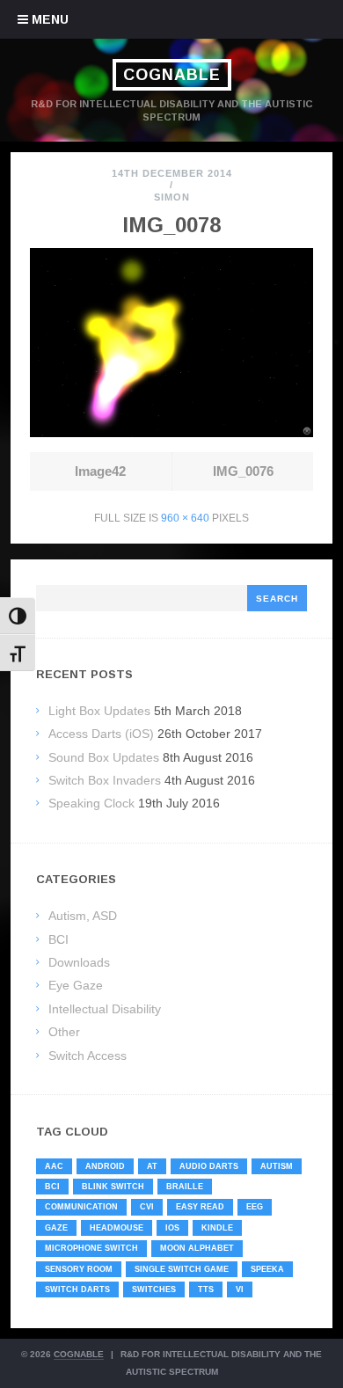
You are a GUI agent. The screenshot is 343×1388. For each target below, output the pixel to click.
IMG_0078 (171, 225)
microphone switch (91, 1248)
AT (152, 1166)
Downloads (79, 962)
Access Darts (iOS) (101, 734)
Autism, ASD (82, 916)
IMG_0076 (243, 471)
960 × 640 (185, 518)
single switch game (182, 1269)
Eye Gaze (75, 985)
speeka (267, 1269)
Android (105, 1166)
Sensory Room (79, 1269)
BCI (58, 939)
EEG (254, 1206)
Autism (276, 1166)
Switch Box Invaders (104, 780)
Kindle (217, 1228)
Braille (184, 1186)
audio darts (208, 1166)
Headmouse (116, 1228)
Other (64, 1032)
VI (240, 1289)
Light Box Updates (99, 711)
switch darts (77, 1289)
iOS (172, 1228)
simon (172, 197)
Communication (81, 1206)
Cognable (172, 75)
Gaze (56, 1228)
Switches (154, 1289)
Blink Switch (113, 1186)
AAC (54, 1166)
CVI (147, 1206)
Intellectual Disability (104, 1009)
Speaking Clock (91, 803)
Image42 (100, 471)
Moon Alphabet (197, 1248)
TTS (206, 1289)
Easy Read (200, 1206)
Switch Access (87, 1055)
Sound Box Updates (103, 757)
